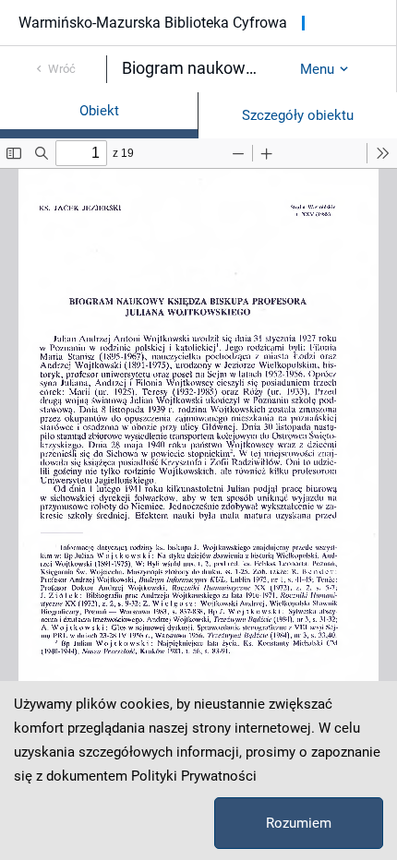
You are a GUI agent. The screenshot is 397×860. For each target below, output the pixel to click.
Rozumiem (298, 823)
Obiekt (99, 110)
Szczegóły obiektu (298, 115)
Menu (317, 69)
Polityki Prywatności (194, 776)
